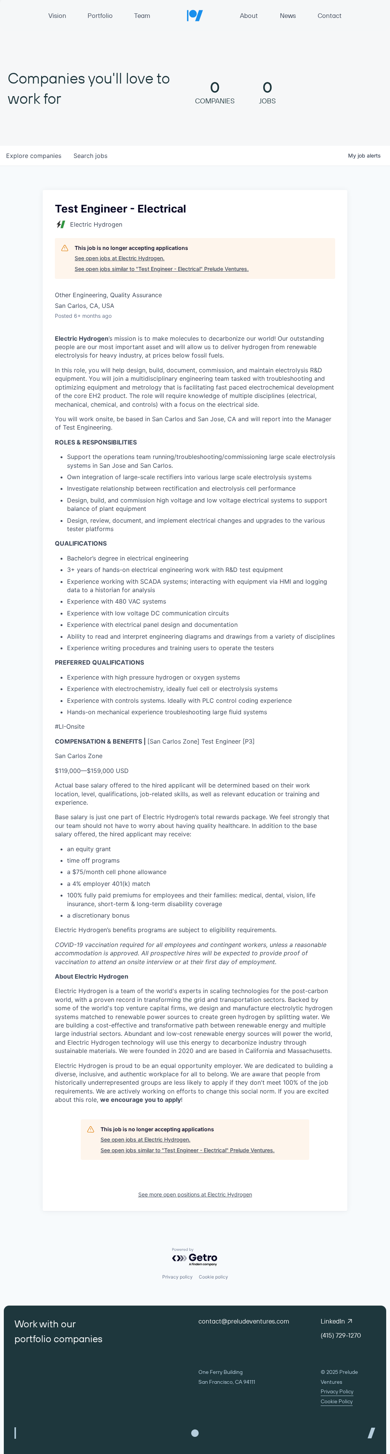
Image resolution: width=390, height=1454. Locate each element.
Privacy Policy (337, 1391)
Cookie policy (213, 1277)
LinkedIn (333, 1321)
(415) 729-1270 (341, 1335)
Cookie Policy (337, 1401)
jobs (90, 155)
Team (142, 15)
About (249, 15)
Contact (330, 15)
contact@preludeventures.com (243, 1321)
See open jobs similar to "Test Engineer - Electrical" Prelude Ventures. (162, 269)
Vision (57, 15)
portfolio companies (58, 1338)
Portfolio (100, 15)
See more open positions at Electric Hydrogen (195, 1194)
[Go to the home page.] (195, 15)
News (288, 15)
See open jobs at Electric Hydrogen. (120, 258)
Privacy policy (177, 1277)
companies (33, 155)
